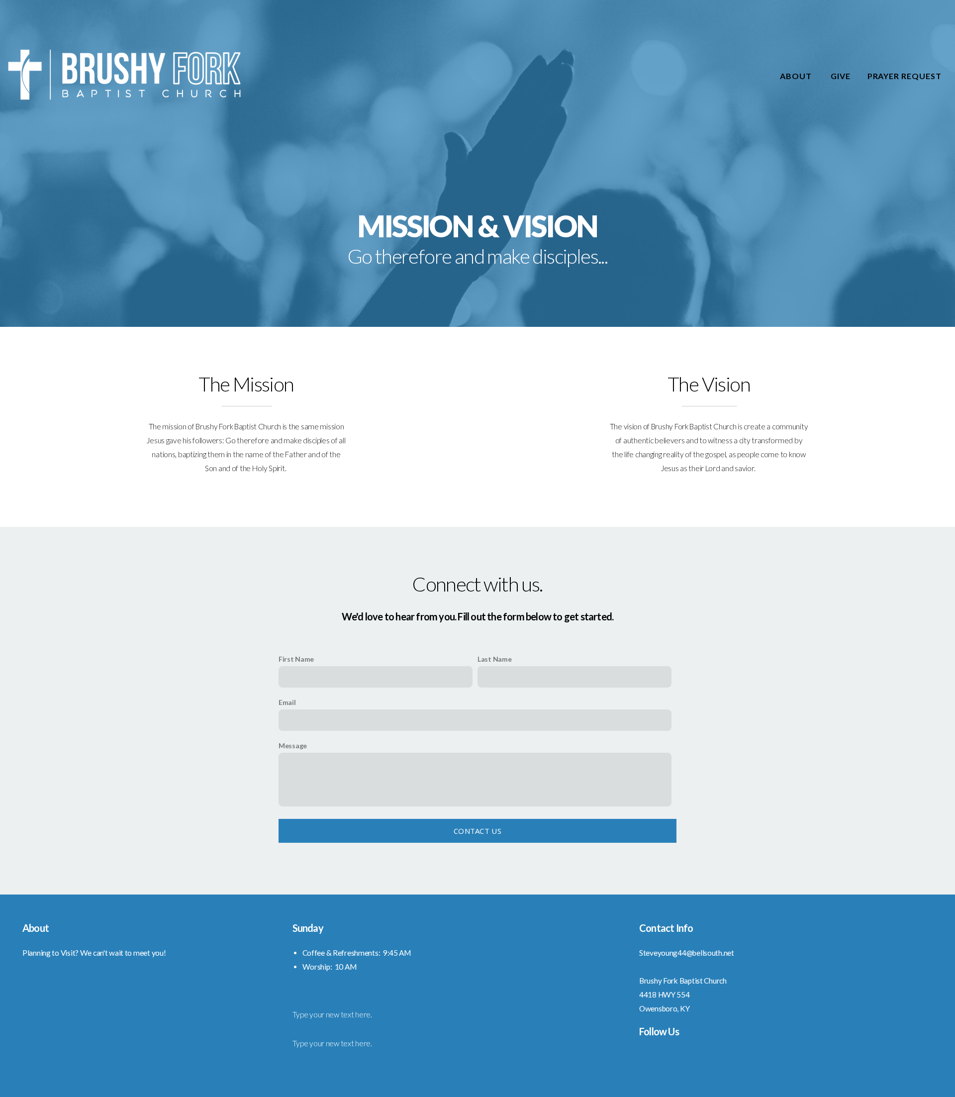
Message (293, 745)
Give (841, 76)
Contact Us (477, 831)
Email (287, 702)
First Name (296, 659)
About (797, 76)
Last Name (494, 659)
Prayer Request (904, 76)
